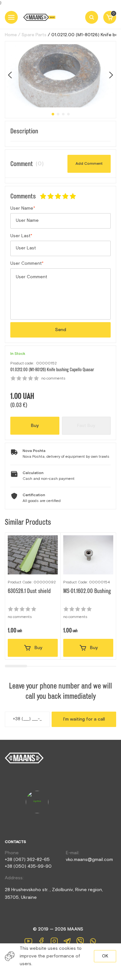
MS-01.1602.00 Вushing (87, 591)
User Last (20, 236)
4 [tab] (68, 114)
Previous (11, 75)
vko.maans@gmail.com (89, 860)
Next (110, 75)
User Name (21, 208)
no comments (53, 378)
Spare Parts (34, 35)
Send (60, 330)
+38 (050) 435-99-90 (28, 866)
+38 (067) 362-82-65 (27, 860)
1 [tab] (53, 114)
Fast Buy (86, 426)
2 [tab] (58, 114)
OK (105, 956)
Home (11, 35)
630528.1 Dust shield (29, 591)
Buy (35, 426)
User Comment (26, 263)
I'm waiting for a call (84, 719)
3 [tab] (63, 114)
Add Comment (89, 163)
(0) (39, 163)
